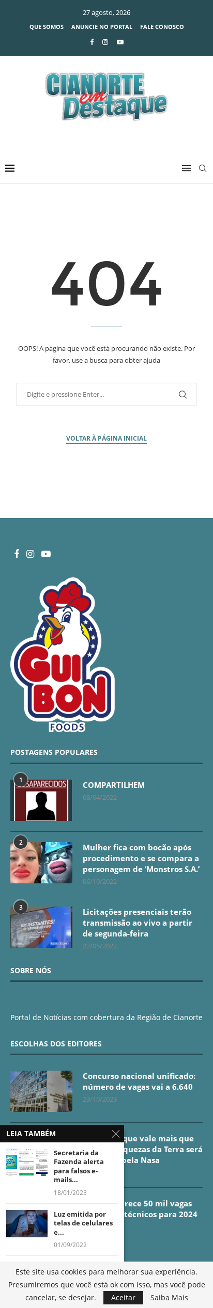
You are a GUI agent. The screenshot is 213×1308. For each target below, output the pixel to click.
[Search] (202, 168)
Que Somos (46, 26)
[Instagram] (105, 41)
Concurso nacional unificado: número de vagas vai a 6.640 (139, 1081)
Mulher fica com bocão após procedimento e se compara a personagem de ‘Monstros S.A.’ (141, 858)
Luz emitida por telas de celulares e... (83, 1223)
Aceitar (123, 1297)
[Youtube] (120, 41)
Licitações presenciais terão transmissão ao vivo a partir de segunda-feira (137, 923)
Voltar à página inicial (106, 438)
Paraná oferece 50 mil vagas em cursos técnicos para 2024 (140, 1208)
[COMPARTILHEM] (41, 800)
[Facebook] (92, 41)
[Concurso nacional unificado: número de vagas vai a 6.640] (41, 1091)
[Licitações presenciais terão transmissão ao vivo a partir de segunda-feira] (41, 927)
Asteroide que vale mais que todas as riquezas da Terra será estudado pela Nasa (143, 1149)
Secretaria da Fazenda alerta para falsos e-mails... (79, 1167)
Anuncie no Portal (101, 26)
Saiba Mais (169, 1297)
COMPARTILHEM (114, 785)
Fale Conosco (162, 26)
